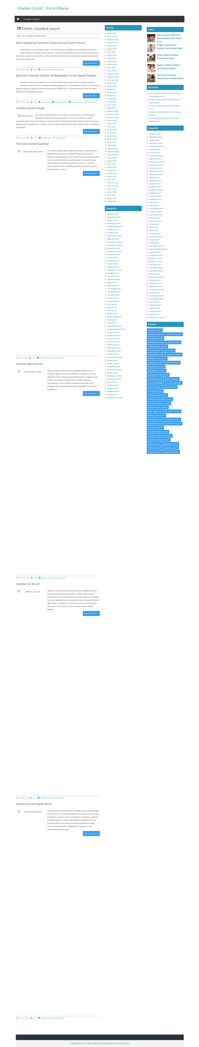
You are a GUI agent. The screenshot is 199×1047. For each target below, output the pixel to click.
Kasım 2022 (112, 139)
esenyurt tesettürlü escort (160, 399)
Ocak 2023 (111, 132)
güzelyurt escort (113, 341)
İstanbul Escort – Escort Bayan (43, 8)
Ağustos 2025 (112, 39)
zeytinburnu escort (115, 397)
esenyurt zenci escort (157, 407)
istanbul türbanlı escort (158, 439)
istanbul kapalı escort (158, 431)
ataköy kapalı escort (157, 346)
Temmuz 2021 (113, 182)
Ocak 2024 (111, 95)
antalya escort (122, 1043)
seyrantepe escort (114, 378)
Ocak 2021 (111, 201)
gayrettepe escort (114, 326)
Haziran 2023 (112, 117)
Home (19, 36)
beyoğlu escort (113, 273)
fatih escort (112, 310)
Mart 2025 (111, 51)
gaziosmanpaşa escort (116, 329)
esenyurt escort (113, 301)
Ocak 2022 (111, 170)
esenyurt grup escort (157, 395)
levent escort (112, 372)
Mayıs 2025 (112, 45)
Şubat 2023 (112, 129)
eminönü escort (113, 294)
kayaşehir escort (114, 366)
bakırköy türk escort (157, 358)
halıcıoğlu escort (114, 350)
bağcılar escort (113, 238)
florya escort (112, 319)
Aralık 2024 (112, 61)
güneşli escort (113, 332)
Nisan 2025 (112, 48)
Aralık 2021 (112, 173)
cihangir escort (113, 291)
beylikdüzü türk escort (158, 374)
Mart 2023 (111, 126)
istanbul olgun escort (29, 364)
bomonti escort (113, 276)
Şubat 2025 (112, 55)
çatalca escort (113, 285)
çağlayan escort (113, 279)
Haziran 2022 (112, 154)
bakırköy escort (113, 248)
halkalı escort (112, 354)
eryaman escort (107, 1043)
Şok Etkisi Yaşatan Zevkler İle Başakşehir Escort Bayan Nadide (56, 75)
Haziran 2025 (112, 42)
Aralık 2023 (112, 98)
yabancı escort (171, 447)
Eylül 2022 (111, 145)
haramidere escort (114, 357)
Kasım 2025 (112, 36)
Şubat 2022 (112, 167)
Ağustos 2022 (112, 148)
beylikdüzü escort (77, 102)
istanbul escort (31, 19)
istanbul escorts (155, 427)
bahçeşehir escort (114, 245)
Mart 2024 (111, 89)
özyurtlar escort (171, 451)
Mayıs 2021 (112, 188)
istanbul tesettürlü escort (159, 435)
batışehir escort (113, 254)
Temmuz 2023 (113, 114)
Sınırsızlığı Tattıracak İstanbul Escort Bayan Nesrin (170, 76)
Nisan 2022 (112, 160)
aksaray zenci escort (157, 334)
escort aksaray (171, 378)
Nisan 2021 (112, 192)
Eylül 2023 (111, 107)
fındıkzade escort (114, 316)
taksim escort (112, 388)
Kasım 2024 (112, 64)
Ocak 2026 (111, 33)
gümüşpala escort (156, 419)
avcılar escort (46, 69)
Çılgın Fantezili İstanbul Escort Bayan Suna (168, 56)
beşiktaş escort (113, 260)
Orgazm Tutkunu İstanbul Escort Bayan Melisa (168, 66)
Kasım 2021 (112, 176)
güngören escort (114, 335)
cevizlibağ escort (114, 288)
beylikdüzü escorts (156, 370)
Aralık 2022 (112, 136)
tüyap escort (112, 394)
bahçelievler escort (115, 241)
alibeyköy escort (113, 217)
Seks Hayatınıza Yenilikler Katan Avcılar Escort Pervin (50, 43)
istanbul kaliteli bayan (30, 108)
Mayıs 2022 (112, 157)
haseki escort (112, 360)
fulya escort (112, 322)
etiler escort (112, 304)
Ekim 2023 (111, 104)
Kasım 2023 (112, 101)
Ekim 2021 (111, 179)
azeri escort (169, 350)
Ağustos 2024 (112, 73)
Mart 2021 (111, 195)
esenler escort (113, 297)
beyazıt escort (113, 263)
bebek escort (112, 257)
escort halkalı (170, 387)
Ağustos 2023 (112, 111)
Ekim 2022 (111, 142)
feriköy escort (112, 313)
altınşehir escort (114, 223)
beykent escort (113, 266)
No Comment (59, 69)
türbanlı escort (113, 391)
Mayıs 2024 (112, 83)
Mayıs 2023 (112, 120)
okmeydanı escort (114, 375)
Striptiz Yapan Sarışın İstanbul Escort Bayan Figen (169, 46)
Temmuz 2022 (113, 151)
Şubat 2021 (112, 198)
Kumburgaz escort (114, 369)
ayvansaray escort (114, 235)
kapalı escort (154, 443)
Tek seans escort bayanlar (32, 144)
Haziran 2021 (112, 185)
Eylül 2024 (111, 70)
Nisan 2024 (112, 86)
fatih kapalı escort (156, 411)
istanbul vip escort (28, 584)
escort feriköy (154, 387)
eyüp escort (112, 307)
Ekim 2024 (111, 67)
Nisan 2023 (112, 123)
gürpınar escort (113, 338)
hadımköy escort (114, 347)
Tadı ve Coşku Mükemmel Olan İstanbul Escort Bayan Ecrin (169, 38)
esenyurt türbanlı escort (159, 403)
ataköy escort (112, 229)
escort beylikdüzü (156, 382)
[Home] (18, 19)
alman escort (112, 220)
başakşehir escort (61, 102)
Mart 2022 (111, 164)
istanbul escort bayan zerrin (33, 804)
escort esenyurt (174, 382)
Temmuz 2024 (113, 76)
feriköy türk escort (156, 415)
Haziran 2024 (112, 79)
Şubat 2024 (112, 92)
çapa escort (112, 282)
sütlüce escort (113, 385)
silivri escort (112, 382)
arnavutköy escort (114, 226)
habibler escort (113, 344)
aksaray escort (113, 213)
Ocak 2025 (111, 58)
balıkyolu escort (155, 362)
